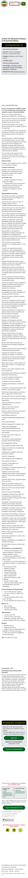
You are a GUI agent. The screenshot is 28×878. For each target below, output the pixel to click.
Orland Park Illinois (13, 63)
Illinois (10, 60)
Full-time (16, 71)
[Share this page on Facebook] (7, 830)
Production (13, 69)
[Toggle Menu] (23, 4)
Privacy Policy (4, 871)
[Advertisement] (14, 21)
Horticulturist (18, 67)
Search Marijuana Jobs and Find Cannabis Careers (13, 865)
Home (3, 800)
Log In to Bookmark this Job (14, 807)
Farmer (19, 65)
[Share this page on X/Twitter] (20, 830)
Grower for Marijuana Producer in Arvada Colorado (20, 791)
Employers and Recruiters (7, 869)
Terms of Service (19, 869)
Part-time (22, 71)
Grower (12, 67)
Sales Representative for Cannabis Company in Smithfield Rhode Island (7, 794)
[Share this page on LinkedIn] (14, 830)
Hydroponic (6, 69)
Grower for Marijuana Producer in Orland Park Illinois (14, 40)
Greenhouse (6, 67)
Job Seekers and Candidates (9, 867)
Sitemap (11, 871)
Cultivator (14, 65)
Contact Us (17, 871)
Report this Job (9, 820)
